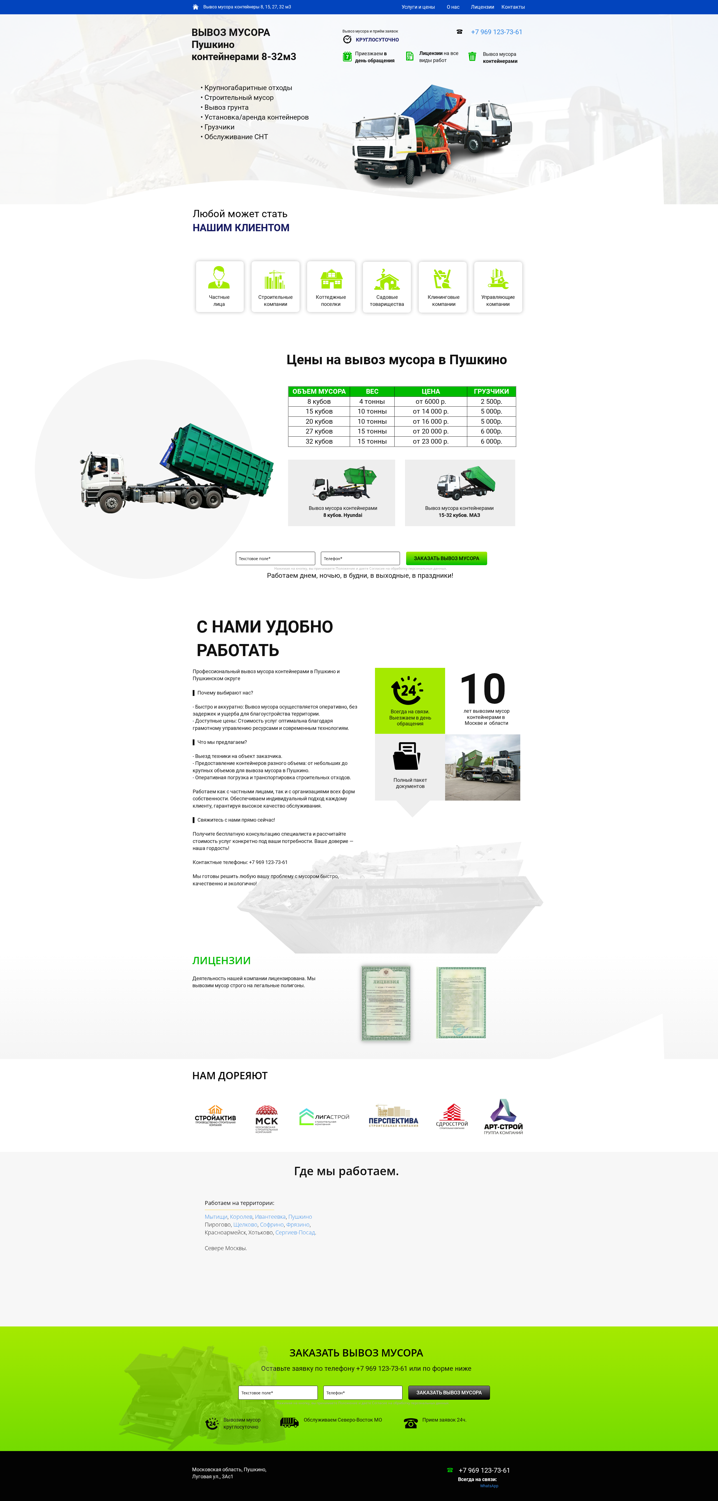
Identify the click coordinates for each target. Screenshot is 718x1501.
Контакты (513, 7)
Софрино (272, 1224)
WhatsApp (489, 1486)
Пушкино (300, 1216)
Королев (241, 1216)
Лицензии (482, 7)
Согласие (377, 568)
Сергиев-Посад (295, 1232)
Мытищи (216, 1216)
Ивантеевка (270, 1216)
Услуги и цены (418, 7)
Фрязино (298, 1224)
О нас (453, 7)
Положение (345, 568)
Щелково (245, 1224)
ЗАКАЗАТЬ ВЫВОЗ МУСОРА (446, 558)
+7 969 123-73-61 (497, 32)
